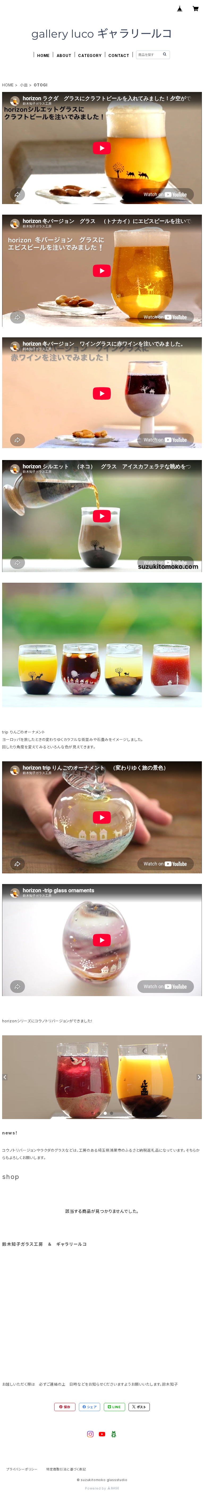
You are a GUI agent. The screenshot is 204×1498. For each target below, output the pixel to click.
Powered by (96, 1488)
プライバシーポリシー (22, 1469)
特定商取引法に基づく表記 (66, 1469)
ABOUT (64, 55)
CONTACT (118, 55)
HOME (43, 55)
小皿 (24, 85)
